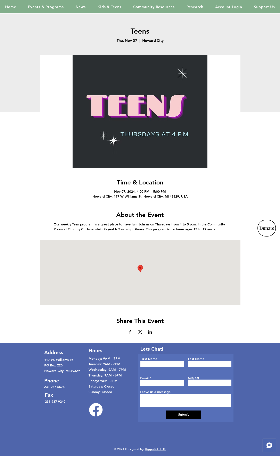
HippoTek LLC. (155, 449)
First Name (148, 359)
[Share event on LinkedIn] (150, 332)
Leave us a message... (157, 392)
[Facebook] (96, 410)
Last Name (196, 359)
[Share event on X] (140, 332)
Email (144, 378)
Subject (193, 378)
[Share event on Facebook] (130, 332)
